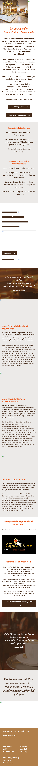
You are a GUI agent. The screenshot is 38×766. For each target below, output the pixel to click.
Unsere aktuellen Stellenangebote (19, 602)
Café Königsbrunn (17, 107)
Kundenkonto (8, 763)
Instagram (17, 740)
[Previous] (2, 11)
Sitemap (23, 752)
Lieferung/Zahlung (11, 758)
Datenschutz (8, 752)
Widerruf (7, 760)
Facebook (23, 740)
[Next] (35, 11)
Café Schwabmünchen (17, 115)
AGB (5, 749)
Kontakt (23, 747)
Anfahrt (23, 749)
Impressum (7, 747)
